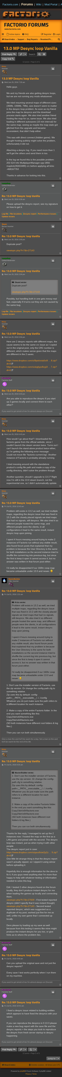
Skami (4, 224)
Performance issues (47, 214)
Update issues (8, 216)
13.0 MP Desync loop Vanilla (30, 48)
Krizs (4, 66)
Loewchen (6, 183)
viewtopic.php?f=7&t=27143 (20, 250)
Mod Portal (51, 4)
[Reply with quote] (53, 69)
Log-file (5, 214)
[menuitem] (13, 34)
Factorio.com (10, 4)
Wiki (38, 4)
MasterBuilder (14, 579)
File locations (16, 214)
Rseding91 (6, 378)
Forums (27, 4)
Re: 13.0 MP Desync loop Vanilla (21, 196)
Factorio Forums (26, 25)
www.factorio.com (12, 29)
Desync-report (29, 214)
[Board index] (27, 14)
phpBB (22, 1071)
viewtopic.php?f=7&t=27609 (20, 900)
